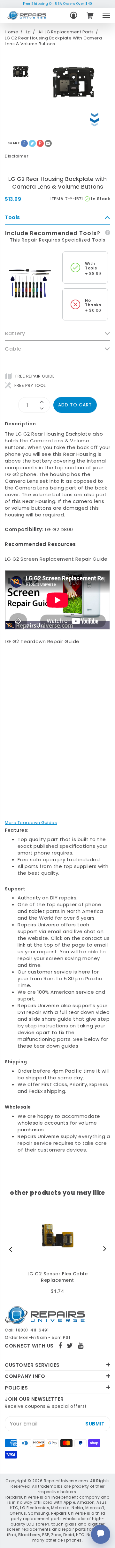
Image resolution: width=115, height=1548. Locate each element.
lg (28, 32)
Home (11, 32)
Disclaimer (16, 156)
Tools (12, 217)
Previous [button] (12, 1249)
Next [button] (103, 1249)
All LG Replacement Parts (66, 32)
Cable (13, 349)
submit (94, 1423)
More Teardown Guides (31, 823)
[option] (21, 71)
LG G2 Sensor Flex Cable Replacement (57, 1277)
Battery (15, 333)
